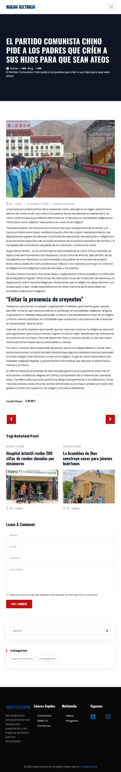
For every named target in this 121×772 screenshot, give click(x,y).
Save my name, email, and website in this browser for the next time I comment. (54, 594)
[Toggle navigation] (111, 7)
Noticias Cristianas (64, 203)
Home (14, 68)
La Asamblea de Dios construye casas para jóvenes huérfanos (87, 458)
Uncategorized (47, 658)
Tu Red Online (88, 767)
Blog (30, 68)
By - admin (16, 203)
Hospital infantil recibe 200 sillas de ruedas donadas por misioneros (30, 458)
